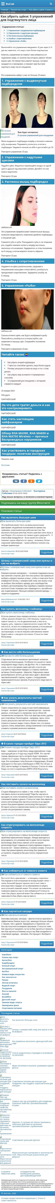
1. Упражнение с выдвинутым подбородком (26, 30)
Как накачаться (9, 977)
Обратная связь (8, 1174)
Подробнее (46, 552)
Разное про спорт (7, 554)
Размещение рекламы (30, 1174)
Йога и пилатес (9, 991)
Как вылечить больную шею (18, 517)
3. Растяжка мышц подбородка (20, 36)
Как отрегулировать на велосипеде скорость (22, 826)
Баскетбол (7, 960)
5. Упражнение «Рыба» (16, 41)
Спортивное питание (12, 1008)
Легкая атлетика (10, 983)
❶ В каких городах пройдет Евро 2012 (23, 743)
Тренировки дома (10, 1005)
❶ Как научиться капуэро (16, 911)
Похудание (7, 988)
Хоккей (5, 994)
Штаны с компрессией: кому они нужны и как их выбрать (26, 562)
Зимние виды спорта (12, 1002)
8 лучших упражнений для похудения (35, 135)
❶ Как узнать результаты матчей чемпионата (21, 699)
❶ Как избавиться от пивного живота (24, 870)
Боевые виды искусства (13, 974)
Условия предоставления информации (18, 1198)
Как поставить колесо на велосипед (23, 784)
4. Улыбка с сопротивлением (19, 38)
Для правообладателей (30, 1176)
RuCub (10, 4)
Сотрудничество (27, 1172)
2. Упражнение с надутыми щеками (22, 33)
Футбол (5, 971)
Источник (5, 465)
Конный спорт (8, 966)
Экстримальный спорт (12, 968)
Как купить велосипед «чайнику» (21, 608)
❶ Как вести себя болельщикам (20, 651)
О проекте (5, 1172)
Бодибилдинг (8, 963)
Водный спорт (8, 985)
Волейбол (6, 997)
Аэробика (6, 954)
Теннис (5, 980)
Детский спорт (9, 999)
